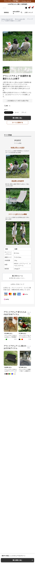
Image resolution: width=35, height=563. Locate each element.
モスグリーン (8, 112)
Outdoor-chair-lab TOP (7, 19)
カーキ (17, 112)
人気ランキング (28, 12)
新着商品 (6, 12)
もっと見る (29, 313)
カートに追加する (17, 122)
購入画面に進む (17, 118)
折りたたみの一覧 (20, 19)
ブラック (23, 112)
